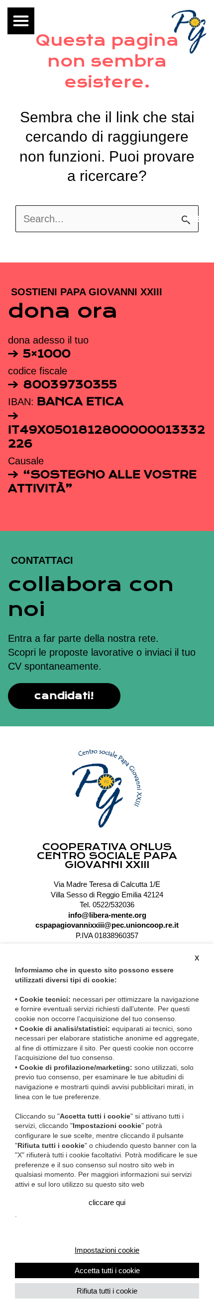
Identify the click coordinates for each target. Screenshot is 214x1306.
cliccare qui (107, 1202)
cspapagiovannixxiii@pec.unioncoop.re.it (107, 925)
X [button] (197, 958)
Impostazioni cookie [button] (107, 1250)
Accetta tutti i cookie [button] (107, 1270)
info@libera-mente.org (107, 915)
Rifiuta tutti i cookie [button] (107, 1291)
